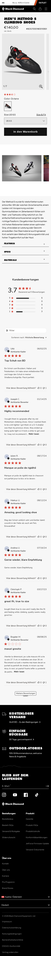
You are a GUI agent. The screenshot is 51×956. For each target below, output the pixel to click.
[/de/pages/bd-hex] (3, 3)
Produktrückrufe (33, 831)
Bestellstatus (7, 819)
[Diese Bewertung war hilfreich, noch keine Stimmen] (39, 388)
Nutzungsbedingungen (12, 934)
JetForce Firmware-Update (37, 843)
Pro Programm (8, 882)
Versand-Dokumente (35, 849)
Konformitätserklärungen (36, 837)
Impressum (7, 921)
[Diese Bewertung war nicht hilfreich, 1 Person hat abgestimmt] (44, 388)
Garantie (29, 819)
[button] (34, 9)
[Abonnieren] (47, 786)
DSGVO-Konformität (11, 946)
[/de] (13, 9)
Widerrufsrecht (8, 837)
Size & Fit (41, 114)
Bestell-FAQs (7, 825)
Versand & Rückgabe (11, 831)
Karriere (5, 876)
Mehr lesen (34, 434)
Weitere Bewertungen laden (25, 693)
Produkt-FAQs (32, 825)
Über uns (6, 870)
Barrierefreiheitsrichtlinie (12, 940)
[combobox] (29, 337)
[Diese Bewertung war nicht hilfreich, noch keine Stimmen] (44, 444)
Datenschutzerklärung (11, 927)
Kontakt (5, 863)
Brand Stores (7, 888)
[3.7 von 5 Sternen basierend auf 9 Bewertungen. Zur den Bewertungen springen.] (10, 94)
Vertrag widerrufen (10, 952)
